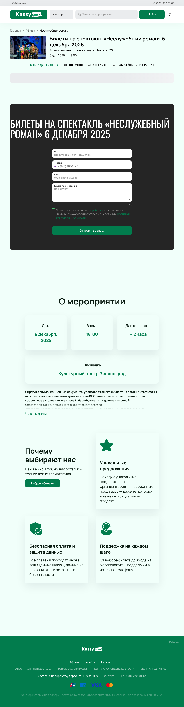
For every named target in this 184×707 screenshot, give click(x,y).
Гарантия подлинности (154, 668)
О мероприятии (72, 65)
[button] (55, 166)
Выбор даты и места (44, 65)
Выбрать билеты (42, 483)
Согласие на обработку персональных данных (68, 676)
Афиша (74, 662)
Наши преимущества (100, 65)
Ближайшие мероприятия (136, 65)
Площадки (107, 662)
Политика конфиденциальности (113, 668)
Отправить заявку (92, 230)
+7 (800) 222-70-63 (163, 3)
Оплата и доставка (39, 668)
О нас (18, 668)
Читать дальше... (39, 413)
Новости (89, 662)
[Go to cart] (170, 14)
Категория (59, 14)
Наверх (174, 641)
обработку (96, 210)
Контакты (110, 676)
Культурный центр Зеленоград (70, 50)
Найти (152, 14)
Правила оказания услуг (72, 668)
